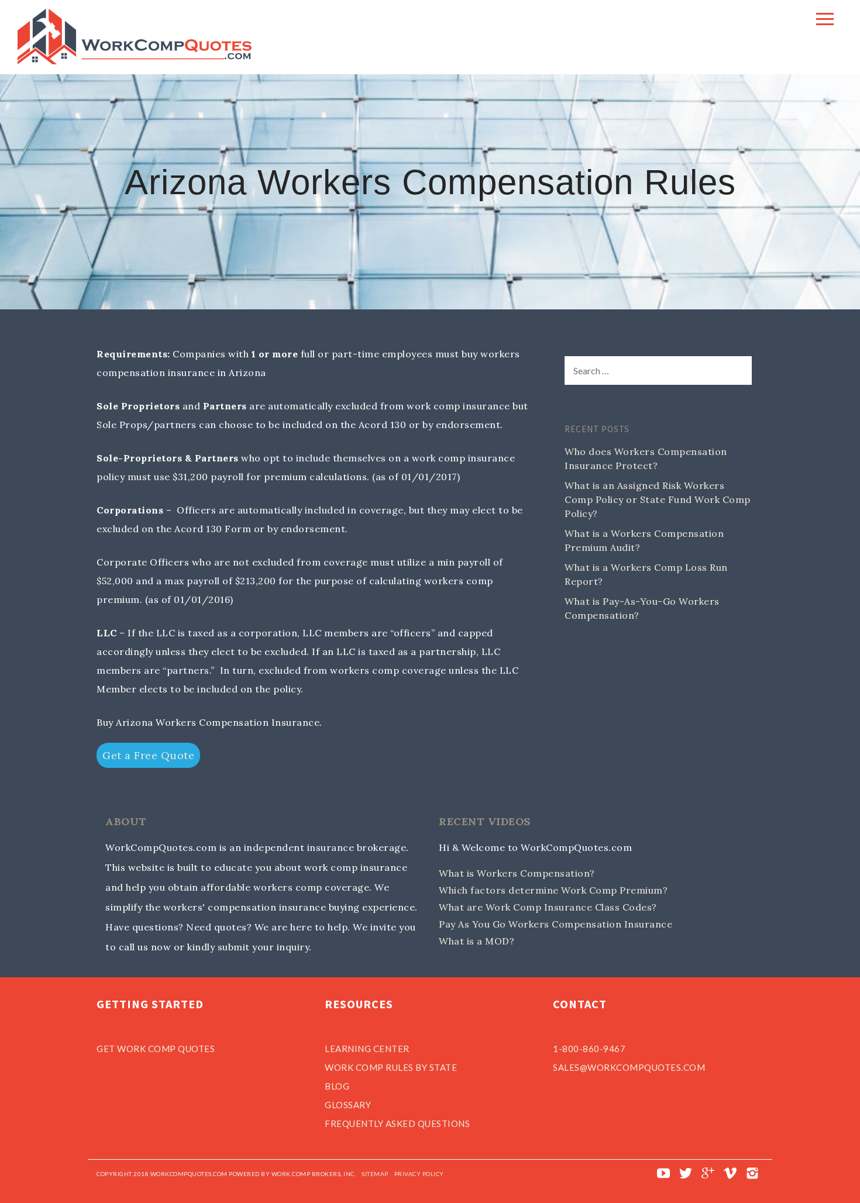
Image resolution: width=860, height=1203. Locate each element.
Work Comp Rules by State (391, 1067)
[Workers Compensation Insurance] (135, 61)
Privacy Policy (419, 1173)
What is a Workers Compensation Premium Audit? (644, 540)
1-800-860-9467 (589, 1048)
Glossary (348, 1104)
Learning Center (367, 1048)
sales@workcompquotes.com (629, 1067)
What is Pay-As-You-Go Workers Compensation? (642, 608)
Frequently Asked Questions (397, 1123)
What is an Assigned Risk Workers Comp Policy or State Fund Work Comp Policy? (658, 499)
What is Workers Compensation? (517, 873)
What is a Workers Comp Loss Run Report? (646, 574)
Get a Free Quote (148, 755)
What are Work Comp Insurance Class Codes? (548, 907)
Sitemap (375, 1173)
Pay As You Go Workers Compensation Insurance (555, 924)
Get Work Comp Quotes (156, 1048)
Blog (337, 1086)
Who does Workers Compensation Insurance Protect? (646, 458)
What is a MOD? (476, 941)
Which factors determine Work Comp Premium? (553, 890)
